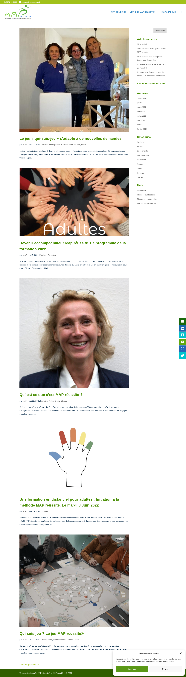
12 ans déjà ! (142, 44)
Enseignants (54, 144)
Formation (52, 255)
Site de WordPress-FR (146, 203)
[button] (180, 653)
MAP (25, 144)
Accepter (132, 669)
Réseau (140, 173)
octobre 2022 (143, 98)
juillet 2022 (141, 103)
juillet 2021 (141, 116)
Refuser (165, 669)
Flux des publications (146, 195)
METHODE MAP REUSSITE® (142, 12)
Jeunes (77, 144)
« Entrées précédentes (29, 664)
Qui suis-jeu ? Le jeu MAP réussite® (51, 634)
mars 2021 (141, 125)
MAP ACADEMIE (168, 12)
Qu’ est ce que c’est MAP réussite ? (51, 395)
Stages (64, 401)
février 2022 (142, 111)
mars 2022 (141, 107)
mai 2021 (141, 120)
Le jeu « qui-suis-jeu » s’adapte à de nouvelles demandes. (71, 138)
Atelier (51, 401)
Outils (83, 144)
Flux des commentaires (147, 199)
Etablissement (67, 144)
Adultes (45, 144)
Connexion (141, 190)
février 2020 (142, 129)
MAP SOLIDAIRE (118, 12)
